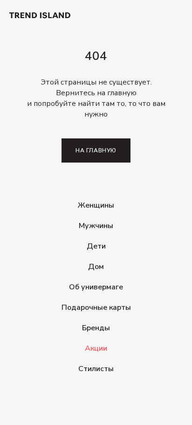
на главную (96, 150)
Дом (96, 267)
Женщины (96, 205)
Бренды (96, 328)
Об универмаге (96, 287)
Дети (96, 246)
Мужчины (96, 226)
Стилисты (96, 369)
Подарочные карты (96, 307)
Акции (96, 348)
